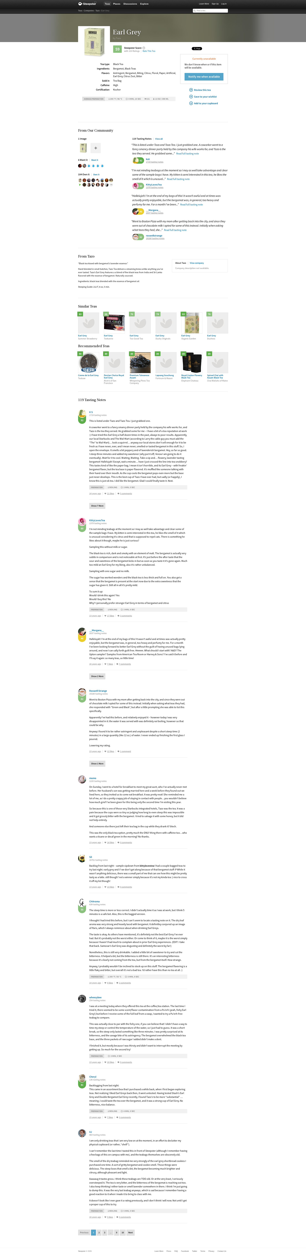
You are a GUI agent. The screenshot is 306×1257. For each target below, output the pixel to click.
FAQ (176, 1251)
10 (123, 1232)
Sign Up (215, 4)
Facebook (185, 1251)
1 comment (125, 751)
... (111, 1232)
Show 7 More (97, 505)
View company (197, 262)
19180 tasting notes (155, 238)
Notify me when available (204, 76)
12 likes (110, 751)
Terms (202, 1251)
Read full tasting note (187, 153)
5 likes (110, 1217)
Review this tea (202, 89)
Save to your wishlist (205, 96)
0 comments (126, 842)
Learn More (204, 4)
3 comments (126, 616)
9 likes (110, 983)
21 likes (110, 493)
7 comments (125, 664)
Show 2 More (97, 676)
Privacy (211, 1251)
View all (159, 138)
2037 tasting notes (154, 213)
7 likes (110, 664)
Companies (89, 11)
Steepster (89, 4)
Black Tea (118, 64)
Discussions (130, 4)
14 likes (110, 842)
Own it (96, 174)
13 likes (110, 887)
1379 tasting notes (154, 187)
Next (130, 1232)
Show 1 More (97, 763)
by (117, 38)
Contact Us (222, 1251)
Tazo (97, 11)
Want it (94, 160)
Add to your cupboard (206, 103)
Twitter (194, 1251)
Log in (224, 4)
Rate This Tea (149, 51)
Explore (144, 4)
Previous (84, 1232)
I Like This (105, 493)
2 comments (125, 983)
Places (116, 4)
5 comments (126, 493)
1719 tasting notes (154, 162)
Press (169, 1251)
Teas (107, 4)
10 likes (110, 1062)
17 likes (110, 616)
